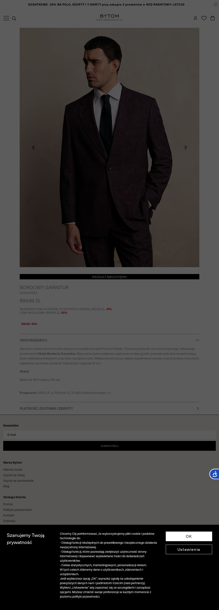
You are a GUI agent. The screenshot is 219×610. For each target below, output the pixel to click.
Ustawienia (189, 549)
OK (189, 536)
